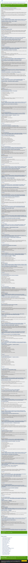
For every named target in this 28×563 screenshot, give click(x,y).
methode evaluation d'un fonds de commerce (6, 463)
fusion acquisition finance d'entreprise (17, 37)
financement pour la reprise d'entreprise (13, 185)
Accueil (2, 556)
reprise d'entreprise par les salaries (18, 184)
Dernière (11, 532)
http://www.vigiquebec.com (6, 132)
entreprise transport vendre (5, 554)
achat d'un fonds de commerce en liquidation (6, 342)
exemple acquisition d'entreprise (19, 253)
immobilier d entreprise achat (9, 48)
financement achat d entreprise (19, 254)
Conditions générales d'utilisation (12, 556)
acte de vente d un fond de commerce (10, 341)
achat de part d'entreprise (11, 421)
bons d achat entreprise (10, 236)
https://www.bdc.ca (5, 223)
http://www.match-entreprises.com (6, 146)
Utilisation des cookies (20, 556)
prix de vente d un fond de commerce (17, 342)
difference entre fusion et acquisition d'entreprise (18, 463)
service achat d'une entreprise (5, 195)
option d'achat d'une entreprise (9, 184)
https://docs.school (5, 451)
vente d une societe (7, 314)
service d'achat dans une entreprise (20, 194)
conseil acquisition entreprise (6, 553)
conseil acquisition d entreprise (18, 224)
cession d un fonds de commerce (19, 411)
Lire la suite (2, 26)
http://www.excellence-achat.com (6, 18)
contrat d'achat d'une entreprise (19, 421)
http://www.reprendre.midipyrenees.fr (7, 89)
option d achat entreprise (11, 254)
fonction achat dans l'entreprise (19, 19)
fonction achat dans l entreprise (12, 167)
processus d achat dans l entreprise (9, 58)
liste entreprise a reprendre (5, 552)
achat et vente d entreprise (8, 37)
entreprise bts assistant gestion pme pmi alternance (10, 69)
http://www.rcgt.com (5, 36)
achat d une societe (21, 378)
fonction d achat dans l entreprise (9, 19)
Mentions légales (5, 556)
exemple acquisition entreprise (6, 539)
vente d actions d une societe (15, 314)
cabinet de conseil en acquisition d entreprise (8, 548)
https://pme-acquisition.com (6, 78)
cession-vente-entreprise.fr (6, 286)
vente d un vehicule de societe (6, 551)
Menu (26, 0)
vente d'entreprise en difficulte (11, 518)
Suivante (9, 532)
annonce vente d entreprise (5, 545)
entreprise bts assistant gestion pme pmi (20, 69)
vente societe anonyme (5, 546)
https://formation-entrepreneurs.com (7, 124)
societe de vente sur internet (6, 547)
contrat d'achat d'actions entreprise (9, 323)
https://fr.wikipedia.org (5, 263)
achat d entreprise (16, 48)
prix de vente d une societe (5, 540)
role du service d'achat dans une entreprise (19, 399)
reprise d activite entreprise (17, 474)
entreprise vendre (4, 544)
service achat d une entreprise (15, 195)
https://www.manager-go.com (6, 398)
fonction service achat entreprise (21, 102)
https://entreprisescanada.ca (6, 234)
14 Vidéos (6, 6)
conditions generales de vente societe (7, 537)
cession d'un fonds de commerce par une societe (12, 410)
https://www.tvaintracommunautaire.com (7, 484)
